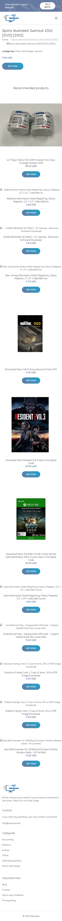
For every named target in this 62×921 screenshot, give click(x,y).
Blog (4, 884)
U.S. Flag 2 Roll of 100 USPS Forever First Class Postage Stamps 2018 (31, 161)
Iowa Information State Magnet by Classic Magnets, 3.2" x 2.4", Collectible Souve (31, 597)
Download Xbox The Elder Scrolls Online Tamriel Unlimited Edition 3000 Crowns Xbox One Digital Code (31, 557)
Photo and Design (24, 51)
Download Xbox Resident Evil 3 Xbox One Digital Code (31, 462)
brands (5, 850)
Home (5, 39)
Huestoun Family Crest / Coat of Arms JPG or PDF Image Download (31, 674)
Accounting (7, 839)
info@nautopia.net (11, 823)
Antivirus (6, 844)
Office (5, 855)
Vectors (38, 51)
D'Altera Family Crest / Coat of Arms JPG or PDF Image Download (31, 712)
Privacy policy (9, 900)
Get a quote (47, 5)
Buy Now (12, 66)
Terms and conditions (13, 895)
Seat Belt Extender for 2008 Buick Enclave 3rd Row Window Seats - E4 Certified (31, 751)
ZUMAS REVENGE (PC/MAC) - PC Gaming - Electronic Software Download (31, 238)
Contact (6, 889)
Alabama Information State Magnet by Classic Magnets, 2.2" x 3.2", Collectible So (31, 200)
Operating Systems (12, 860)
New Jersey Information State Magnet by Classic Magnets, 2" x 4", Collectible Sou (31, 277)
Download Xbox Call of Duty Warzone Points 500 (31, 369)
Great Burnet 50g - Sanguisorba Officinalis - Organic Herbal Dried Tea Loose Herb (31, 635)
